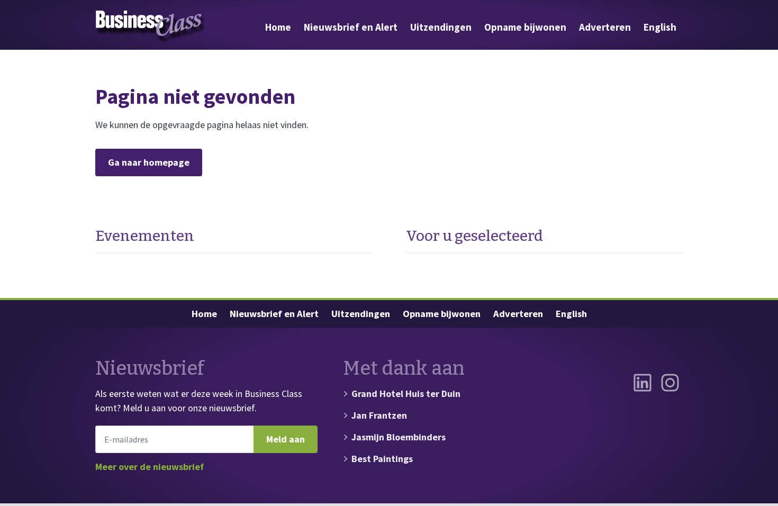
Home (278, 27)
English (660, 27)
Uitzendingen (441, 27)
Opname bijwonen (525, 27)
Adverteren (605, 27)
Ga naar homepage (148, 162)
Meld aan (285, 439)
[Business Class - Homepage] (150, 27)
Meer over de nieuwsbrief (149, 466)
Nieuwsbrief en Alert (350, 27)
